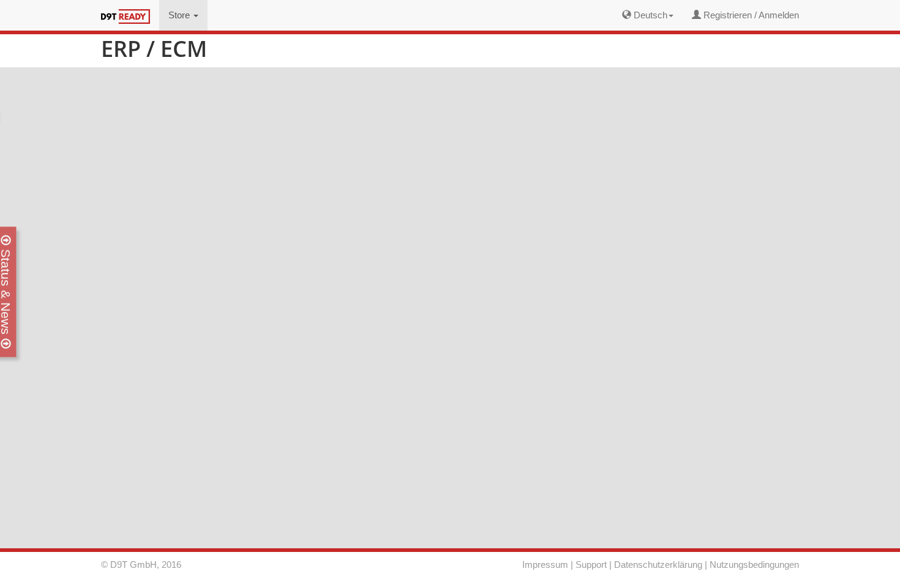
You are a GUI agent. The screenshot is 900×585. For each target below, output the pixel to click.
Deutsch (649, 15)
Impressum (545, 564)
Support (591, 564)
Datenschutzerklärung (658, 564)
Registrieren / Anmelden (750, 15)
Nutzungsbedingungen (754, 564)
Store (180, 15)
